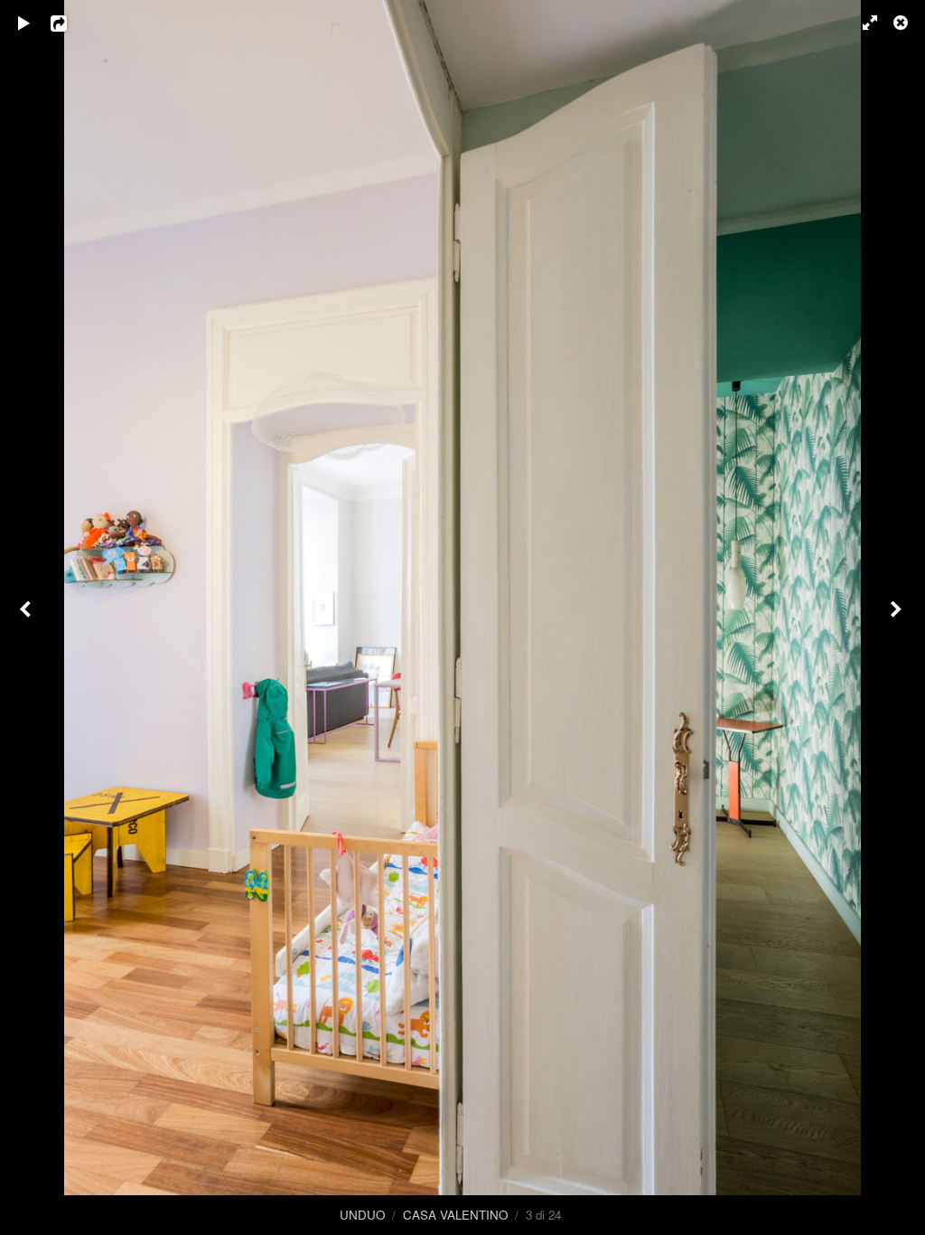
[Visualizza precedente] (27, 617)
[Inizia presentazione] (24, 22)
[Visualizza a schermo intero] (862, 22)
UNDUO (362, 1214)
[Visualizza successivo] (898, 617)
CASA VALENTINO (455, 1214)
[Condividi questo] (71, 22)
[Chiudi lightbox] (902, 22)
